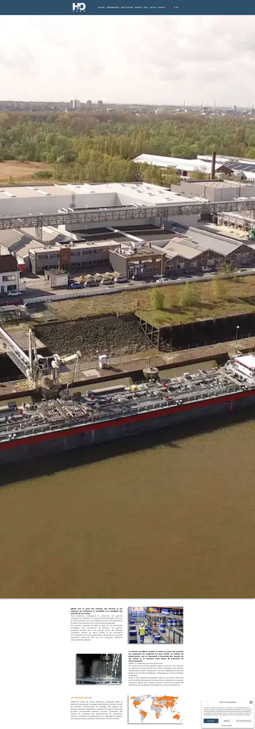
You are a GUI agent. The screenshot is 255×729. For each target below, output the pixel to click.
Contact (161, 7)
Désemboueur (113, 7)
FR (177, 7)
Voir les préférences (243, 721)
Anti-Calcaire (127, 7)
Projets (138, 7)
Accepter (211, 721)
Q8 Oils (153, 7)
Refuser (227, 721)
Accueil (101, 7)
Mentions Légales (227, 725)
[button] (251, 702)
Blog (146, 7)
